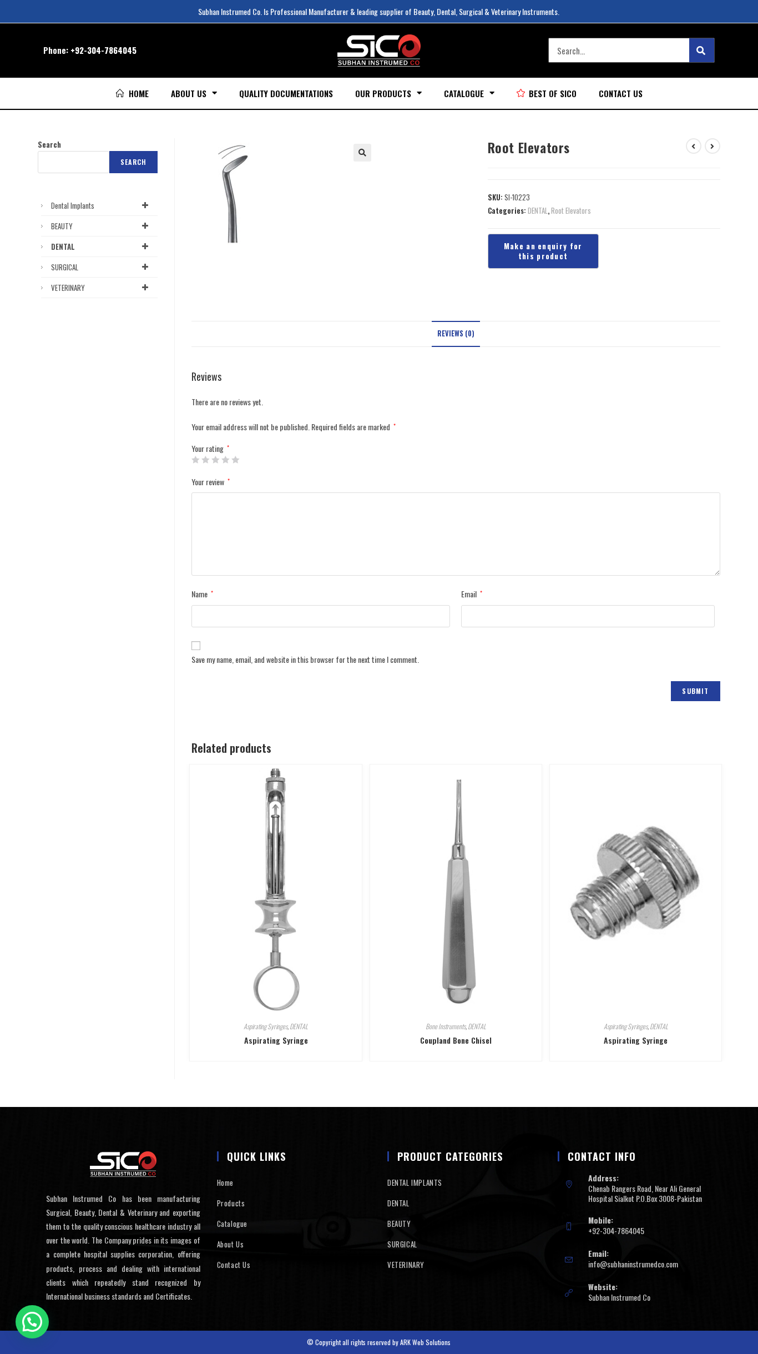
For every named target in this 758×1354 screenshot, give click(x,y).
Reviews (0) (455, 333)
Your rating (210, 448)
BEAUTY (62, 225)
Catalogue (464, 93)
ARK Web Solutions (425, 1342)
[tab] (456, 333)
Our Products (383, 93)
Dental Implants (72, 205)
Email (471, 594)
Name (202, 594)
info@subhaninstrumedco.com (633, 1264)
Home (225, 1182)
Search (49, 144)
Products (231, 1203)
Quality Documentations (286, 93)
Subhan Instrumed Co (619, 1297)
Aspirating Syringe (276, 1040)
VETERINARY (68, 287)
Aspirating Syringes (265, 1026)
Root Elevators (571, 210)
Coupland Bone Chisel (456, 1040)
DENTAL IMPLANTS (414, 1182)
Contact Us (621, 93)
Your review (210, 481)
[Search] (701, 50)
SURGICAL (64, 267)
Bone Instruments (446, 1026)
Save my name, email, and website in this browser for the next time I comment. (305, 659)
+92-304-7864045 (103, 50)
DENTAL (538, 210)
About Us (188, 93)
